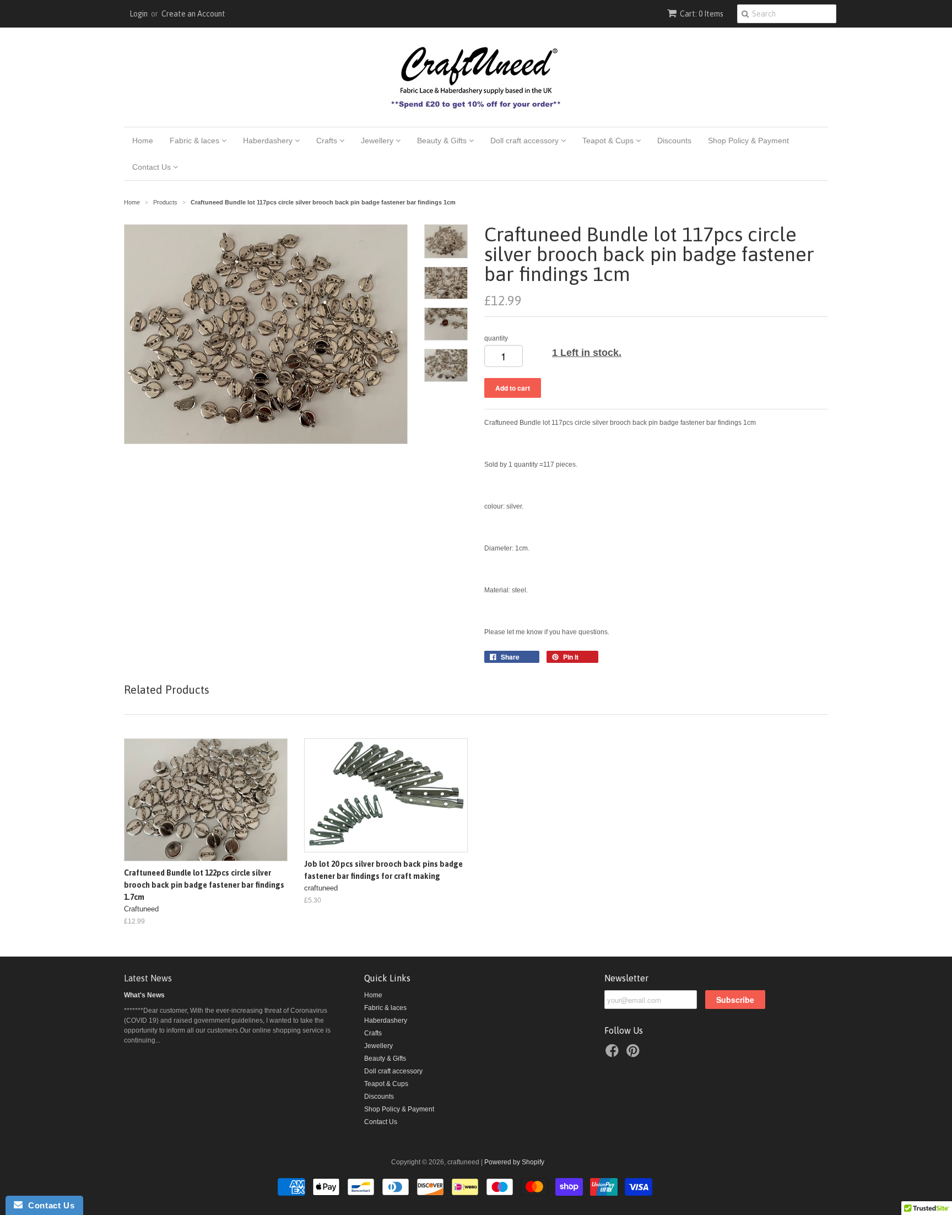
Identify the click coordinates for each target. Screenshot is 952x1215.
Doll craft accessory (525, 140)
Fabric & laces (195, 140)
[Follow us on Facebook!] (613, 1054)
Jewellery (378, 140)
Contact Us (152, 167)
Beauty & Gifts (443, 140)
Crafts (327, 140)
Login (138, 13)
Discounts (674, 140)
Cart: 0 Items (701, 13)
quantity (496, 338)
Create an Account (193, 13)
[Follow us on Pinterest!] (634, 1054)
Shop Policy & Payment (748, 140)
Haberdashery (269, 140)
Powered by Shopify (514, 1162)
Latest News (148, 978)
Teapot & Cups (609, 140)
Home (142, 140)
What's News (144, 995)
